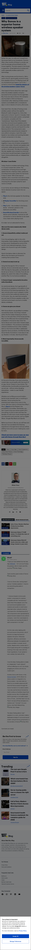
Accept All (15, 936)
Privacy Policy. (23, 930)
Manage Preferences (15, 941)
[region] (15, 933)
